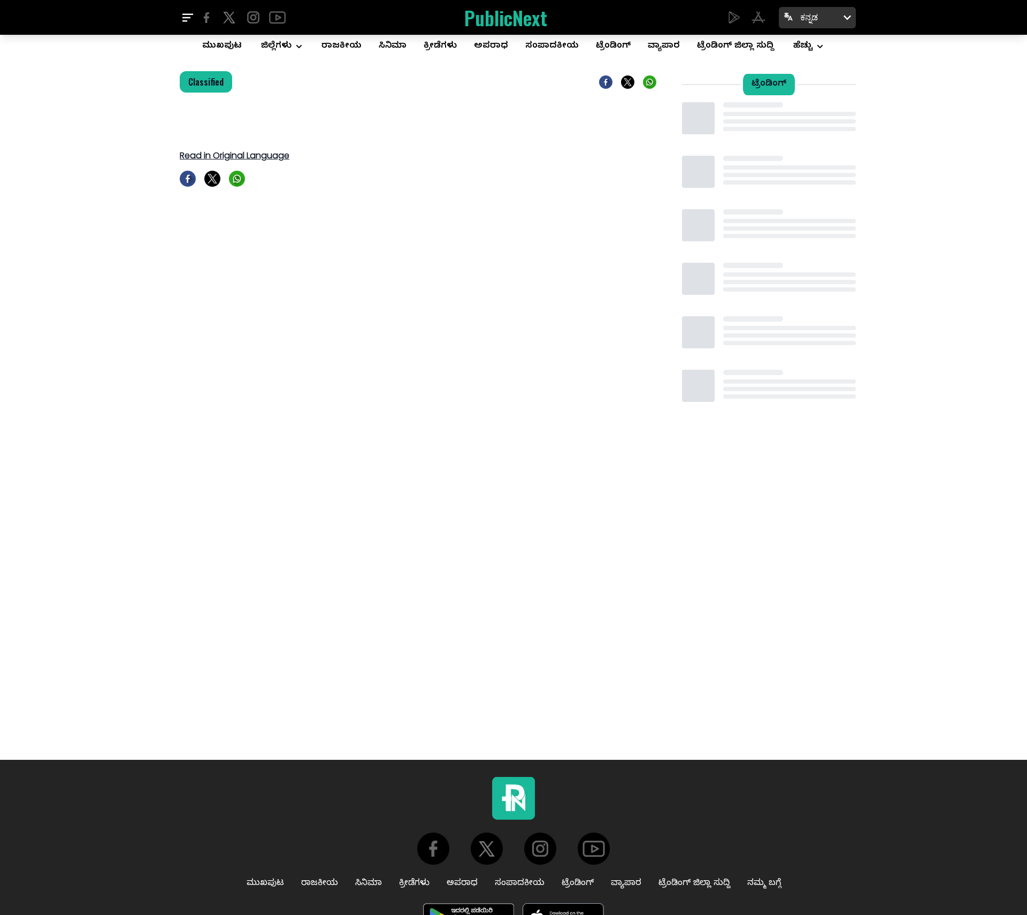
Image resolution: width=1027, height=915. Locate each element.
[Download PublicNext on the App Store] (758, 17)
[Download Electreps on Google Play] (734, 17)
